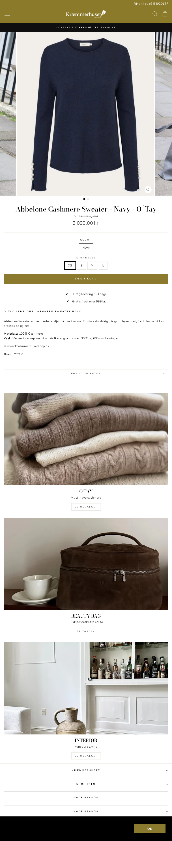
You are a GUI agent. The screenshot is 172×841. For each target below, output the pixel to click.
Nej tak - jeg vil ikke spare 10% (86, 476)
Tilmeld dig (86, 448)
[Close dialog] (162, 361)
